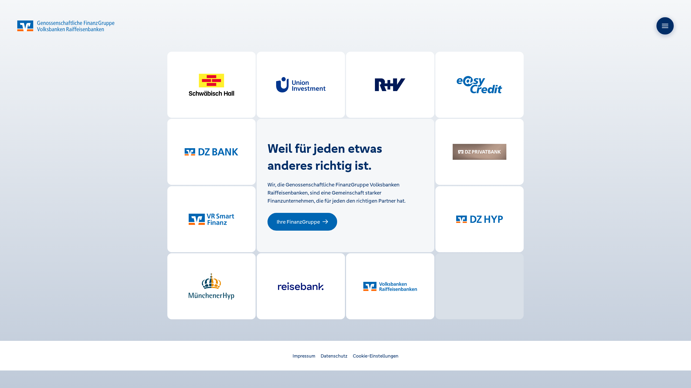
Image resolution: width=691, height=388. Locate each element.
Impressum (304, 356)
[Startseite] (65, 25)
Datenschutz (334, 356)
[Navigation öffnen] (665, 25)
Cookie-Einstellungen (375, 356)
